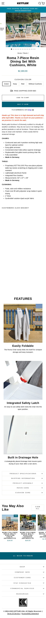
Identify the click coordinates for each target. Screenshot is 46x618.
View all (37, 507)
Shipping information (23, 478)
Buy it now (23, 104)
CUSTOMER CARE (22, 577)
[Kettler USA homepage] (23, 602)
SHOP (22, 566)
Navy (15, 84)
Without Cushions (35, 84)
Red (22, 84)
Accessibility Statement (30, 613)
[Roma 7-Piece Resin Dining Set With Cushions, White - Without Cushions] (11, 281)
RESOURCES (22, 594)
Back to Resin (24, 556)
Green (6, 84)
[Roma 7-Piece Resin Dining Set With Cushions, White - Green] (3, 281)
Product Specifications (23, 473)
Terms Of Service (13, 613)
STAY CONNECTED (22, 583)
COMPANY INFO (22, 572)
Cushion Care (22, 492)
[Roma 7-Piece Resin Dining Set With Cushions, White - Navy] (6, 281)
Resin (25, 53)
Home (20, 53)
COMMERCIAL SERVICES (22, 588)
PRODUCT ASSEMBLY (23, 483)
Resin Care (23, 488)
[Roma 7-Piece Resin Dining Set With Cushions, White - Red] (8, 281)
